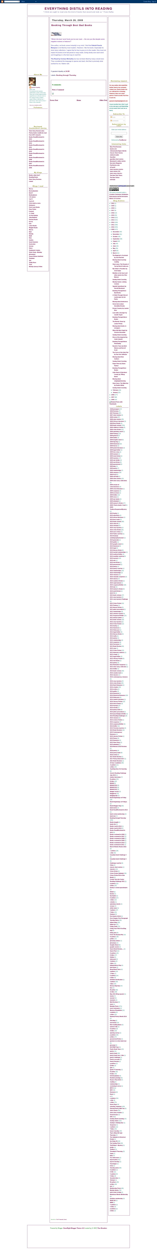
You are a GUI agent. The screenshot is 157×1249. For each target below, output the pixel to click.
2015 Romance (114, 740)
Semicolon (32, 244)
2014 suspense (114, 722)
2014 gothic (113, 691)
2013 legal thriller (115, 656)
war (111, 1186)
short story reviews (116, 1112)
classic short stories (116, 867)
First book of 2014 (115, 916)
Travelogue (113, 1164)
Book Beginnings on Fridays (118, 802)
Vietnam (112, 1180)
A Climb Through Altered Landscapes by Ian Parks (120, 297)
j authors (112, 971)
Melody (31, 234)
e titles (112, 900)
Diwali (112, 892)
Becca (31, 189)
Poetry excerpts (115, 1059)
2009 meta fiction (115, 456)
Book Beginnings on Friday (118, 797)
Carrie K (31, 201)
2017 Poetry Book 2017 (117, 758)
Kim (30, 223)
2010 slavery (114, 579)
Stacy (30, 248)
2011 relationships (115, 611)
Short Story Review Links (36, 131)
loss (111, 988)
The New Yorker (115, 177)
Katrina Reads (33, 219)
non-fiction (113, 1022)
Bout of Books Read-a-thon (118, 846)
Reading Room (33, 177)
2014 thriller (113, 726)
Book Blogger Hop (115, 806)
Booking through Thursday (118, 818)
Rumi (111, 1094)
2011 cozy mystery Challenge (119, 599)
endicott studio (114, 155)
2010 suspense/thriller (116, 585)
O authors (113, 1028)
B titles (112, 781)
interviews (113, 967)
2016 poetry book (115, 752)
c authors (113, 851)
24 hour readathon (115, 763)
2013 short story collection (118, 666)
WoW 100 (113, 1200)
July (114, 243)
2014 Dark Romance (116, 685)
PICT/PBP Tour (114, 1047)
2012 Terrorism (114, 644)
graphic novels (114, 947)
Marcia (31, 229)
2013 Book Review (115, 646)
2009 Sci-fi (113, 474)
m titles (112, 992)
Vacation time (114, 1178)
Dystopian (113, 896)
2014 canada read (115, 673)
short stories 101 (115, 171)
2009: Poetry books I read (117, 505)
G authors (113, 936)
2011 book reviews (115, 595)
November (116, 234)
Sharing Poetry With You (117, 1108)
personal (112, 1045)
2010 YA (112, 593)
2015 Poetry (113, 738)
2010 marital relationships (118, 552)
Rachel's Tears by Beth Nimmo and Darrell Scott (120, 348)
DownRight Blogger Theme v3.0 (73, 1228)
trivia (111, 1166)
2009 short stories (115, 478)
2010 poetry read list (116, 568)
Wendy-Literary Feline (35, 266)
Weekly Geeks (114, 1190)
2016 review (113, 754)
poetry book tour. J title (117, 1055)
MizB (30, 236)
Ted (30, 260)
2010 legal (113, 548)
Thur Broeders (102, 1228)
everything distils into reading (78, 8)
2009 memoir (114, 454)
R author (112, 1071)
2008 (113, 395)
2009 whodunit (114, 501)
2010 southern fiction (116, 581)
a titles (112, 767)
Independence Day (115, 965)
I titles (112, 963)
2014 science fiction (116, 720)
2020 (113, 206)
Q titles (112, 1065)
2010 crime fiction (115, 530)
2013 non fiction (115, 660)
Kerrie (31, 221)
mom (111, 1004)
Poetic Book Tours (115, 1049)
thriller (112, 1147)
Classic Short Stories (116, 153)
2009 (113, 229)
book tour (113, 816)
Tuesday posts (114, 1168)
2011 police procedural (117, 609)
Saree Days (113, 1104)
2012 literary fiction (116, 634)
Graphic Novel (114, 945)
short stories (114, 1110)
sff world (112, 167)
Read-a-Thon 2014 (115, 1080)
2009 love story (114, 452)
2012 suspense (114, 642)
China (111, 865)
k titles (112, 977)
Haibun (112, 957)
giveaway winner (115, 941)
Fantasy (112, 914)
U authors (113, 1170)
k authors (113, 975)
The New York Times (116, 175)
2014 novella (114, 707)
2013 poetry (113, 662)
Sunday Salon (114, 1121)
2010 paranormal (115, 564)
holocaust (113, 959)
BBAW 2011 (113, 787)
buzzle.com (113, 149)
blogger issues (114, 791)
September (116, 239)
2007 (113, 397)
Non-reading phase (115, 1024)
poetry (112, 1051)
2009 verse (113, 497)
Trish (30, 264)
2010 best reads (115, 519)
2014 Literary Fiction (116, 701)
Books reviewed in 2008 (117, 838)
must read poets (115, 1008)
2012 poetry (113, 638)
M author (112, 990)
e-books (112, 902)
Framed (31, 211)
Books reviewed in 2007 (117, 836)
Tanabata (31, 258)
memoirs (112, 1000)
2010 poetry (113, 566)
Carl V (31, 199)
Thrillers (112, 1149)
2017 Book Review (115, 756)
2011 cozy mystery (115, 597)
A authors (113, 765)
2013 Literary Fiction (116, 658)
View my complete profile (35, 105)
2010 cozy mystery (116, 527)
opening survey (114, 1033)
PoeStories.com (115, 165)
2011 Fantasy (114, 605)
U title (111, 1172)
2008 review (113, 417)
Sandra (31, 240)
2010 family (113, 513)
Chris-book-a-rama (34, 203)
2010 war (112, 587)
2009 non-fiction (115, 462)
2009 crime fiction (115, 429)
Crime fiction (114, 871)
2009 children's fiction (116, 427)
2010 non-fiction (115, 562)
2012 (113, 222)
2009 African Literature (117, 421)
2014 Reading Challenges (117, 716)
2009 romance (114, 472)
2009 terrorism (114, 493)
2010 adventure (114, 515)
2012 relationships (115, 640)
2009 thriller (113, 495)
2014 (113, 217)
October (115, 236)
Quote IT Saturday (115, 1069)
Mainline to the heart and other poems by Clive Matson (120, 275)
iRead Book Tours (115, 969)
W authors (113, 1182)
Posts (113, 117)
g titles (112, 938)
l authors (112, 981)
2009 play (113, 466)
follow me (113, 924)
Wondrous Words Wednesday (119, 1194)
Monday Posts (114, 1006)
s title (111, 1100)
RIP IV (112, 1088)
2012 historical (114, 628)
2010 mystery (114, 558)
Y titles (112, 1206)
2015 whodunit (114, 744)
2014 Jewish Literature (117, 699)
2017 (113, 210)
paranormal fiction (115, 1039)
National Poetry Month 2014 (118, 1016)
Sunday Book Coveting (119, 279)
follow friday (113, 922)
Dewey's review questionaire (118, 887)
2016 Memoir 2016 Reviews (118, 746)
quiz (111, 1067)
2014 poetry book (115, 709)
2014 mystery (114, 705)
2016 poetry (113, 750)
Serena (31, 246)
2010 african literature (116, 517)
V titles (112, 1176)
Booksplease (33, 195)
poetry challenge (115, 1057)
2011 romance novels (116, 613)
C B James (32, 197)
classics (112, 869)
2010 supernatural (115, 583)
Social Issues (114, 1114)
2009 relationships (115, 470)
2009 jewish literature (116, 448)
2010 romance (114, 574)
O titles (112, 1031)
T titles (112, 1129)
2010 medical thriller (116, 554)
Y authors (113, 1204)
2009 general (114, 435)
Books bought (114, 822)
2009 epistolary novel (116, 431)
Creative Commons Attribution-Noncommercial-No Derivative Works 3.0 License (118, 196)
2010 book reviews (115, 521)
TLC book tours (114, 1157)
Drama (112, 894)
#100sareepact (114, 409)
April (114, 250)
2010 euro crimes (115, 532)
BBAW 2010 (113, 785)
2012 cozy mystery (116, 622)
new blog (112, 1020)
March (115, 253)
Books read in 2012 (116, 826)
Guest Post (113, 951)
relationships (114, 1084)
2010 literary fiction (116, 550)
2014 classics (114, 675)
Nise (30, 238)
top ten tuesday (114, 1161)
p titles (112, 1037)
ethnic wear (113, 908)
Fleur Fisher (32, 209)
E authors (113, 898)
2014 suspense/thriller (116, 724)
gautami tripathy (36, 87)
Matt (30, 232)
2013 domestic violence (117, 652)
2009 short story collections (118, 480)
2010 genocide (114, 540)
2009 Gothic (113, 437)
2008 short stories (115, 419)
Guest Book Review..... (116, 949)
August (115, 241)
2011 (113, 224)
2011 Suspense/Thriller (117, 615)
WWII (111, 1202)
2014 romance (114, 718)
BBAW (112, 783)
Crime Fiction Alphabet (117, 873)
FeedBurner (122, 140)
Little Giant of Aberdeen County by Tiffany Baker (120, 374)
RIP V (111, 1090)
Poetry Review (114, 1061)
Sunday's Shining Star (116, 1123)
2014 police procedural (117, 712)
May (114, 248)
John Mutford (33, 217)
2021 (113, 203)
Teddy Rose (32, 262)
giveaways (113, 943)
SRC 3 (112, 1116)
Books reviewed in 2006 (117, 834)
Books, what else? (34, 175)
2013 (113, 220)
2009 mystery (114, 458)
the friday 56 (113, 1141)
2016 (113, 213)
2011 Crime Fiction (115, 603)
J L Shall (31, 213)
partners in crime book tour (118, 1041)
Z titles (112, 1211)
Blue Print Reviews (115, 147)
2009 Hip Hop (114, 442)
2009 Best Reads (115, 423)
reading (112, 1082)
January (115, 392)
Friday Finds (113, 926)
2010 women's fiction (116, 589)
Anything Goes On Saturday (118, 769)
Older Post (103, 100)
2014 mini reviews (115, 703)
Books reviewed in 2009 (117, 840)
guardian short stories (116, 159)
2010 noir (113, 560)
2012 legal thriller (115, 632)
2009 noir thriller (115, 460)
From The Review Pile (116, 934)
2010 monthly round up (117, 556)
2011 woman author (116, 617)
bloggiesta (113, 793)
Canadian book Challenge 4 (118, 859)
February (116, 390)
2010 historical (114, 546)
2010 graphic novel (115, 544)
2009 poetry (113, 468)
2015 (113, 215)
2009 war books (115, 499)
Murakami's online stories (118, 161)
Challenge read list (115, 863)
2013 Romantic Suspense (117, 664)
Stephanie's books (34, 250)
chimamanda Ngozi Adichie (118, 151)
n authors (113, 1012)
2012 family (113, 626)
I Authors (112, 961)
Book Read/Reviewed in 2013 (119, 810)
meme (112, 996)
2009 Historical (114, 444)
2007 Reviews (114, 413)
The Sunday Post (115, 1143)
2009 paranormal (115, 464)
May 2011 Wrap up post (117, 994)
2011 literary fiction (116, 607)
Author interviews (115, 777)
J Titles (112, 973)
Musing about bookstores (120, 301)
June (114, 246)
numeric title (113, 1026)
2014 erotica (113, 689)
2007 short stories (115, 415)
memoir (112, 998)
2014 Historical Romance (117, 695)
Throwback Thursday (116, 1151)
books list (113, 824)
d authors (113, 883)
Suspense (113, 1125)
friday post (113, 932)
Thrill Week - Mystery (116, 1145)
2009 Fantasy (114, 433)
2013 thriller (113, 668)
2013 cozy (113, 648)
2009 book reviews (115, 425)
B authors (113, 779)
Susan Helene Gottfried (36, 256)
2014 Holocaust (114, 697)
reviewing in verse (115, 1086)
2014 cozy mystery (116, 681)
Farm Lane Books (34, 207)
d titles (112, 885)
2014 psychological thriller (118, 714)
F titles (112, 912)
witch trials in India (115, 1192)
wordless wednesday (116, 1198)
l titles (112, 984)
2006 (113, 399)
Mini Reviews (114, 1002)
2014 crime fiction (115, 683)
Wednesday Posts (115, 1188)
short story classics (116, 173)
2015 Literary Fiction (116, 736)
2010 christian (114, 525)
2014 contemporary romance (119, 677)
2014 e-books (114, 687)
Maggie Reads (33, 227)
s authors (113, 1098)
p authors (113, 1035)
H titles (112, 955)
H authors (113, 953)
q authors (113, 1063)
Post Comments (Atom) (61, 1219)
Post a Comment (58, 89)
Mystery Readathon (116, 1010)
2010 (113, 227)
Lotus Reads (33, 225)
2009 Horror (113, 446)
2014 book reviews (115, 671)
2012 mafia (113, 636)
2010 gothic (113, 542)
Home (79, 100)
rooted (31, 181)
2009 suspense (114, 491)
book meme (113, 808)
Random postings (115, 1078)
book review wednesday (117, 814)
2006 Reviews (114, 411)
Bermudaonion (33, 191)
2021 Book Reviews (116, 761)
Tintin (111, 1153)
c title (111, 853)
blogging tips (114, 795)
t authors (112, 1127)
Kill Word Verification (116, 979)
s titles (112, 1102)
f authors (112, 910)
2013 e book (113, 654)
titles (111, 1155)
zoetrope (112, 179)
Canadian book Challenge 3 (118, 855)
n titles (112, 1014)
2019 (113, 208)
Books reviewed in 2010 (117, 842)
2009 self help (114, 476)
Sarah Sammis (33, 242)
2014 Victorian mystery (117, 728)
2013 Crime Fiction (115, 650)
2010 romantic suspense (117, 576)
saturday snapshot (115, 1106)
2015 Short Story (115, 742)
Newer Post (54, 100)
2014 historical (114, 693)
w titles (112, 1184)
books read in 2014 (115, 828)
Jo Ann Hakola (33, 215)
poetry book (113, 1053)
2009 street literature (116, 489)
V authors (113, 1174)
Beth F (31, 193)
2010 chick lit (114, 523)
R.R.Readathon (114, 1076)
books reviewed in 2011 (117, 844)
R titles (112, 1074)
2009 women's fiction (116, 503)
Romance (113, 1092)
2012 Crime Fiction (115, 624)
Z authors (113, 1208)
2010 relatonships (115, 572)
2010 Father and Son (116, 534)
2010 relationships (115, 570)
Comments (115, 121)
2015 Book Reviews (116, 730)
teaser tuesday (114, 1131)
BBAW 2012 (113, 789)
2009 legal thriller (115, 450)
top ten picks (114, 1159)
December (116, 232)
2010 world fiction (115, 591)
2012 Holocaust (114, 630)
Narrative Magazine (116, 163)
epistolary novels (115, 904)
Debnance (32, 205)
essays (112, 906)
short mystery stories (116, 169)
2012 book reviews (115, 619)
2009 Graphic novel (116, 440)
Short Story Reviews (35, 179)
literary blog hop (115, 986)
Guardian (112, 157)
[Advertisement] (80, 32)
